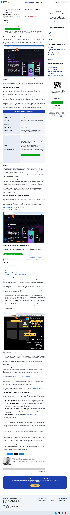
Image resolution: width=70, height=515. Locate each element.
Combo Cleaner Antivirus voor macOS (21, 409)
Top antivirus (40, 502)
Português (51, 38)
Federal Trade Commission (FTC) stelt (10, 81)
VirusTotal (26, 133)
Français (51, 33)
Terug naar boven (42, 471)
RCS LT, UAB (5, 498)
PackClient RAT (51, 47)
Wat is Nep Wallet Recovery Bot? (11, 265)
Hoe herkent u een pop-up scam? (11, 267)
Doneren (35, 485)
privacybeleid (32, 257)
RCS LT (30, 32)
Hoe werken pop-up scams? (10, 268)
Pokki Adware (51, 73)
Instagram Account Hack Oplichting (55, 71)
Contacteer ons (52, 500)
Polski (50, 39)
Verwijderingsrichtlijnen (29, 2)
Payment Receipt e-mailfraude (54, 52)
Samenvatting (14, 22)
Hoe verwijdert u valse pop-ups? (11, 270)
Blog (41, 2)
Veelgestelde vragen (36, 22)
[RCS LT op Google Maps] (4, 506)
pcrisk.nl (17, 500)
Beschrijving (7, 22)
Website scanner (62, 500)
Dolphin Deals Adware (52, 69)
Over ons (57, 21)
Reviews (37, 2)
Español (50, 32)
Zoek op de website (62, 502)
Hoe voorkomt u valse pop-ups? (11, 272)
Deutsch (50, 36)
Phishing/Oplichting (8, 12)
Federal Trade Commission (36, 405)
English (50, 30)
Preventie (28, 22)
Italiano (50, 35)
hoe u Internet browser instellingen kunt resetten (21, 376)
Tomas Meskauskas (9, 16)
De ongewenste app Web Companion (55, 75)
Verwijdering (21, 22)
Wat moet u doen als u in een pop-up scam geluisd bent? (15, 274)
